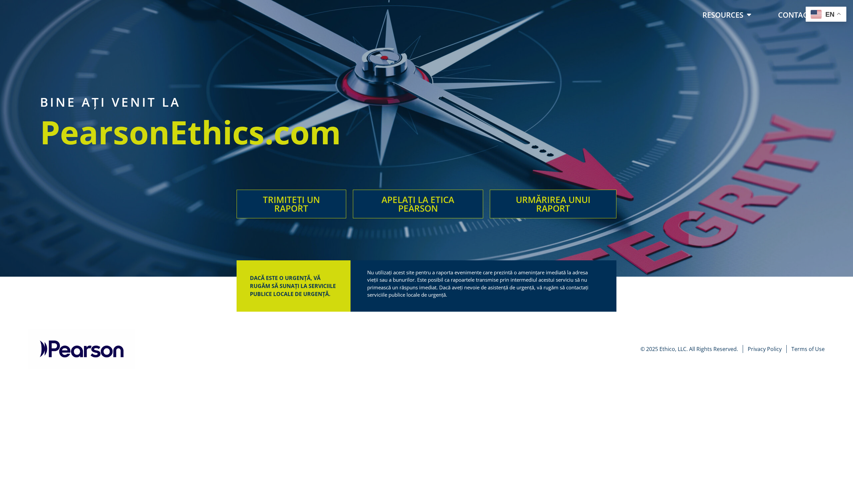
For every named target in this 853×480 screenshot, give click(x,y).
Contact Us (800, 15)
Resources (722, 15)
